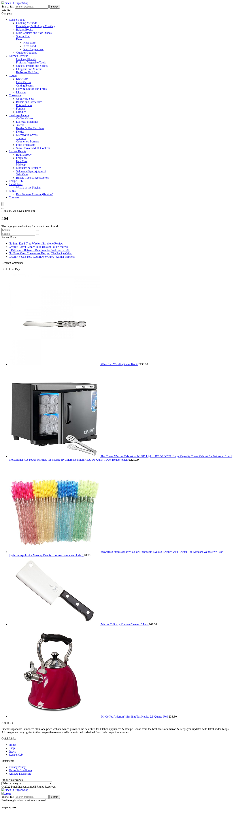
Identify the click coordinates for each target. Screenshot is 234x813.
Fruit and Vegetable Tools (31, 62)
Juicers (20, 125)
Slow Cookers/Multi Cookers (33, 148)
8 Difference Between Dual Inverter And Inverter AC (39, 250)
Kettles (20, 131)
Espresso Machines (27, 121)
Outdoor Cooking (26, 52)
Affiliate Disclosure (20, 773)
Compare (14, 197)
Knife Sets (22, 78)
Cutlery (13, 75)
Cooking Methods (26, 23)
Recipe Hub (16, 180)
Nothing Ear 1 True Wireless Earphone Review (36, 243)
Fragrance (22, 157)
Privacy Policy (17, 767)
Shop (12, 748)
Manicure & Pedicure (28, 167)
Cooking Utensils (26, 59)
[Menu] (2, 204)
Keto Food (29, 46)
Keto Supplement (33, 49)
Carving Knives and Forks (31, 88)
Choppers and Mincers (29, 69)
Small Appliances (19, 115)
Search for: (7, 6)
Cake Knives (23, 82)
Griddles (21, 111)
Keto (19, 39)
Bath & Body (24, 154)
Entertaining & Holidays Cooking (35, 26)
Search (54, 6)
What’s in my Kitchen (28, 187)
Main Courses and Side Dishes (34, 32)
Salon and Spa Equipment (31, 171)
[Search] (2, 208)
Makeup (21, 164)
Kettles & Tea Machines (30, 128)
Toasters (21, 138)
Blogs (12, 190)
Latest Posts (15, 184)
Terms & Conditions (20, 770)
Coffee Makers (24, 118)
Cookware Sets (25, 98)
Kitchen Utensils (18, 55)
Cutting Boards (25, 85)
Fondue (20, 108)
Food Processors (25, 144)
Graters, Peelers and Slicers (32, 65)
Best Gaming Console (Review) (34, 194)
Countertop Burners (27, 141)
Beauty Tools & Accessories (32, 177)
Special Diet (23, 36)
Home (12, 744)
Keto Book (29, 42)
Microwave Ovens (26, 134)
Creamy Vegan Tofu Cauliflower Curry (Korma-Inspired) (42, 256)
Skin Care (22, 174)
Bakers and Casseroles (29, 101)
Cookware (15, 95)
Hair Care (21, 161)
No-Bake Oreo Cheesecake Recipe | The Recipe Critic (40, 253)
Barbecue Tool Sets (27, 72)
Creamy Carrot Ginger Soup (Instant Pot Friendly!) (38, 246)
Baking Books (24, 29)
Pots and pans (24, 105)
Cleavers (21, 92)
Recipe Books (17, 19)
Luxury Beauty (17, 151)
